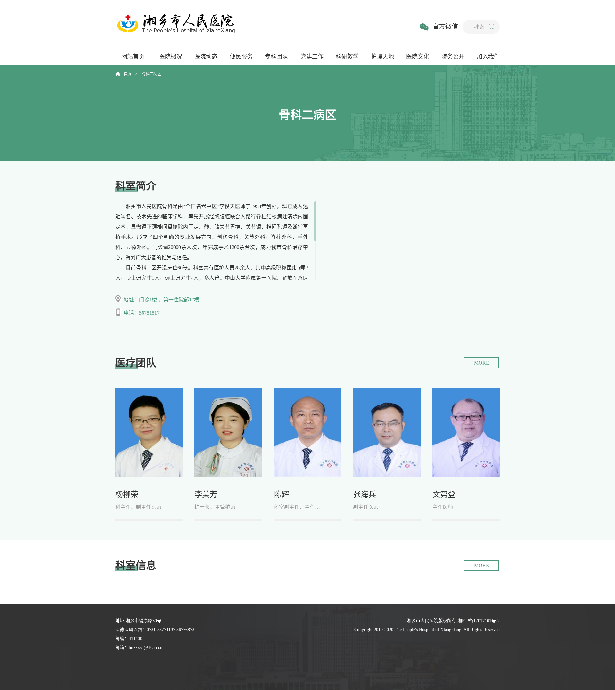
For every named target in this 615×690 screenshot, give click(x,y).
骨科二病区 (151, 74)
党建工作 (312, 56)
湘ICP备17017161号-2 (478, 620)
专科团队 (276, 56)
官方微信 (445, 26)
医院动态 (205, 56)
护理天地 (382, 56)
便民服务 (241, 56)
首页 (127, 74)
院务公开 (452, 56)
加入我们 (488, 56)
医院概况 (170, 56)
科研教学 (347, 56)
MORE (481, 362)
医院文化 (417, 56)
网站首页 (132, 56)
